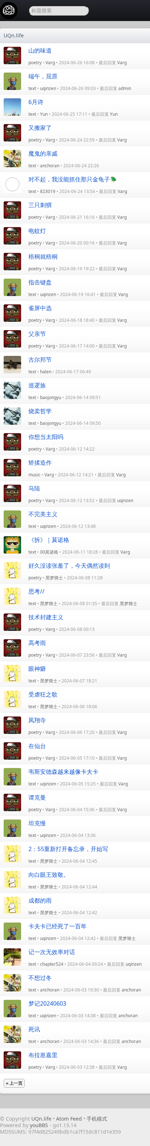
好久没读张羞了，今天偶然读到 (69, 566)
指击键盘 (40, 282)
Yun (44, 114)
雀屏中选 (40, 308)
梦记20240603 (47, 1003)
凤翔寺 (37, 720)
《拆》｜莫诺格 (48, 540)
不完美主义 (43, 514)
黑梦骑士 (54, 578)
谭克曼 (37, 797)
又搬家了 (40, 128)
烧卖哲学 (40, 411)
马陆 (34, 488)
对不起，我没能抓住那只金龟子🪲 (72, 179)
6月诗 (35, 102)
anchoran (49, 166)
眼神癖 (37, 669)
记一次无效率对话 (51, 952)
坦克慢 (37, 823)
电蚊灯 (37, 231)
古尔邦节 (40, 359)
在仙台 (37, 746)
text (32, 88)
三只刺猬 (40, 205)
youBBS (40, 1125)
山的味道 (40, 50)
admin (124, 88)
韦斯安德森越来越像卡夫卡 (63, 772)
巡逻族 (37, 385)
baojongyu (50, 397)
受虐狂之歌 (43, 694)
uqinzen (48, 88)
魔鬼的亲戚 (43, 153)
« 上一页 (14, 1083)
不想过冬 (40, 978)
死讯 (34, 1029)
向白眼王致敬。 (48, 875)
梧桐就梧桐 (43, 256)
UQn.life (14, 35)
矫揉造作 (40, 463)
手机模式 (97, 1118)
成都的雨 (40, 900)
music (34, 475)
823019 (47, 191)
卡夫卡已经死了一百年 (57, 926)
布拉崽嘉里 (43, 1055)
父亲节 (37, 334)
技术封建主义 (45, 617)
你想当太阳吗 (45, 437)
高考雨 (37, 643)
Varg (50, 62)
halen (45, 372)
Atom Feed (69, 1118)
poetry (35, 62)
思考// (36, 591)
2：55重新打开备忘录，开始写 (68, 849)
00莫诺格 (49, 552)
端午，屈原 (43, 76)
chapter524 (51, 964)
